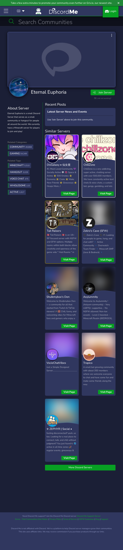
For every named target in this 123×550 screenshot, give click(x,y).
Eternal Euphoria (48, 92)
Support (104, 519)
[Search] (11, 21)
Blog (97, 519)
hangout (19, 172)
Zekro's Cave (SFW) (95, 231)
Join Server (105, 92)
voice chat (19, 178)
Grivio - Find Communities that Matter (31, 519)
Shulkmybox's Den (57, 297)
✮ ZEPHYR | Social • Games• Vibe (59, 431)
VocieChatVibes (56, 363)
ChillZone (89, 165)
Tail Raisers (54, 231)
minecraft (20, 165)
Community (21, 147)
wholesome (20, 185)
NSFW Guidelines (86, 519)
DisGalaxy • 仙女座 (58, 165)
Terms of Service (70, 519)
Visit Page (69, 193)
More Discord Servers (80, 467)
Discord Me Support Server (89, 516)
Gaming (18, 153)
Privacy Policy (55, 519)
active (17, 192)
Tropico (87, 363)
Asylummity (90, 297)
